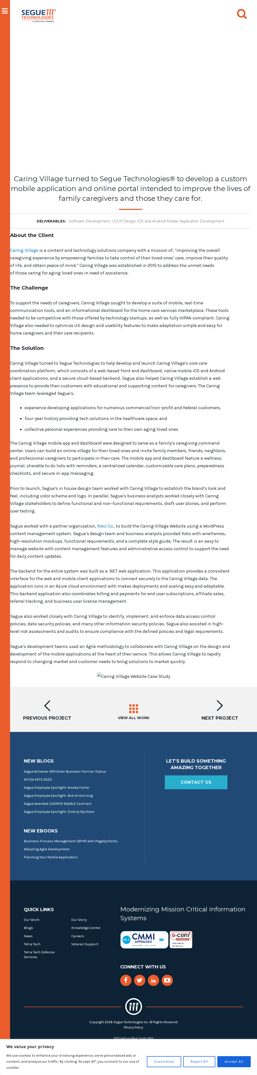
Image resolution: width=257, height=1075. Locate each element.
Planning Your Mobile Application (51, 857)
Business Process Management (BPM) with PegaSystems (70, 841)
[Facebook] (125, 980)
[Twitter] (140, 980)
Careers (77, 936)
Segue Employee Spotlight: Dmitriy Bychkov (59, 812)
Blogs (28, 928)
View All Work (133, 718)
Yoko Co (105, 526)
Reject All (199, 1061)
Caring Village (24, 250)
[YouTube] (167, 980)
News (28, 936)
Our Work (31, 920)
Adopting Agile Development (47, 849)
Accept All (234, 1061)
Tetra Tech (32, 944)
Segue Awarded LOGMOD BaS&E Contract (57, 804)
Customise (164, 1061)
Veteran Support (84, 944)
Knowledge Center (86, 928)
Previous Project (47, 717)
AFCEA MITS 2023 (38, 779)
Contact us (196, 782)
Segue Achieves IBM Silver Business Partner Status (65, 771)
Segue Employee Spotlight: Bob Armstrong (58, 795)
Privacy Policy (133, 1027)
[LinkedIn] (153, 981)
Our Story (79, 920)
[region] (128, 1057)
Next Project (220, 717)
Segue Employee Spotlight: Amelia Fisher (56, 787)
